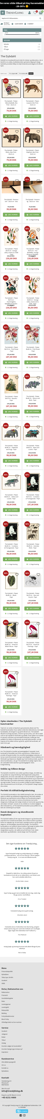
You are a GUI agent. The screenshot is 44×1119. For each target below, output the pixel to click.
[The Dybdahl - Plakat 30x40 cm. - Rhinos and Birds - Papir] (32, 384)
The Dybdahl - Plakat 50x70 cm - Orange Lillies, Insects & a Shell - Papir (11, 251)
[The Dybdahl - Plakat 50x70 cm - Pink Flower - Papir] (11, 335)
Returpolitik (5, 1010)
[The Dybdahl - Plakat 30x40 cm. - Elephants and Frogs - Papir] (11, 433)
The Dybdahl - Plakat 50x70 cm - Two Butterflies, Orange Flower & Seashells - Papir (32, 252)
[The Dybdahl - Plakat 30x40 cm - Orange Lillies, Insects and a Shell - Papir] (32, 285)
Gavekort (4, 980)
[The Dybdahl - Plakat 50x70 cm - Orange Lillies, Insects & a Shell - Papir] (11, 236)
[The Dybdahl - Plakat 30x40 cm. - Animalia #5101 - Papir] (32, 532)
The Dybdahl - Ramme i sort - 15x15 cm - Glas (11, 200)
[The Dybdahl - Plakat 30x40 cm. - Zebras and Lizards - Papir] (11, 482)
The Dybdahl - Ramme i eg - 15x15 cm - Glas (33, 200)
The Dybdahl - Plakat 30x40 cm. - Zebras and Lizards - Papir (11, 497)
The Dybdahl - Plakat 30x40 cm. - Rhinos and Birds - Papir (33, 398)
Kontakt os (5, 1068)
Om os (4, 1065)
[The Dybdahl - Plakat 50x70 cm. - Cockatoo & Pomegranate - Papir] (32, 482)
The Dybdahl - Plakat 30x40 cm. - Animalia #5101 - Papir (32, 546)
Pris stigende (12, 73)
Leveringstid (5, 1007)
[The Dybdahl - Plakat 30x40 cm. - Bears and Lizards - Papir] (32, 433)
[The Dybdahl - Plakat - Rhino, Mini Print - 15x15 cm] (11, 138)
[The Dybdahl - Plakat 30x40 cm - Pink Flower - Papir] (32, 335)
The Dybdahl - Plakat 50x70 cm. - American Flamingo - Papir (32, 644)
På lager (6, 49)
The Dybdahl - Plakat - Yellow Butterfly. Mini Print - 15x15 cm (11, 103)
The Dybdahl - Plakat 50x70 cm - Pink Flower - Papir (11, 349)
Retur (3, 1001)
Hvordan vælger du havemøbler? (12, 1046)
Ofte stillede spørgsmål (8, 1062)
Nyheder (6, 44)
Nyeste (31, 73)
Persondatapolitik (7, 971)
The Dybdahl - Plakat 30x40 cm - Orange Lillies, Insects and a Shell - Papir (32, 301)
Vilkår (3, 983)
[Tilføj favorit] (17, 83)
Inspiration (5, 1052)
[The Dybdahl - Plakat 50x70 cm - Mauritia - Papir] (11, 384)
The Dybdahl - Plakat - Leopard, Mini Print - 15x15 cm (32, 103)
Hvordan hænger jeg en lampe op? (12, 1049)
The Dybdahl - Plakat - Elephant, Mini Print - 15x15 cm (32, 152)
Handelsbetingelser (7, 998)
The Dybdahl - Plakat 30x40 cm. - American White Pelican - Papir (11, 644)
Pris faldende (22, 73)
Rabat (3, 1037)
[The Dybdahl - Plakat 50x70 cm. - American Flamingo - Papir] (32, 630)
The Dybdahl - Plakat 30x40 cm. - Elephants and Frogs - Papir (11, 447)
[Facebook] (20, 1116)
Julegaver (4, 1034)
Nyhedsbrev (5, 974)
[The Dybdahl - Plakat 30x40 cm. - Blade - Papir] (11, 581)
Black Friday (5, 1019)
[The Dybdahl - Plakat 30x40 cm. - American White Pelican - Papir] (11, 630)
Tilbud (6, 47)
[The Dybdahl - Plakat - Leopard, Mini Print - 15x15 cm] (32, 88)
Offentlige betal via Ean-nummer (11, 1022)
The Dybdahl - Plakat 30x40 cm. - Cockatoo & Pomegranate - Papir (11, 546)
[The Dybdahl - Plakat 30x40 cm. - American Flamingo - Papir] (11, 679)
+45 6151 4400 (9, 1097)
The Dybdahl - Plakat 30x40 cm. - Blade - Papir (11, 595)
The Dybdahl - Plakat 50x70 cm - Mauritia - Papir (11, 398)
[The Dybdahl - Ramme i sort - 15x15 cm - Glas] (11, 187)
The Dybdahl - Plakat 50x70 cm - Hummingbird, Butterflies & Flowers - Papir (11, 302)
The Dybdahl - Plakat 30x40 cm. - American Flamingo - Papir (11, 694)
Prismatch (5, 995)
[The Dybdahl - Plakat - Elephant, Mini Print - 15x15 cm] (32, 138)
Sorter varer (4, 73)
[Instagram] (23, 1116)
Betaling (4, 1013)
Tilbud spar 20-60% (7, 977)
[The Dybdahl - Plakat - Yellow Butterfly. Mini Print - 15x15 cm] (11, 88)
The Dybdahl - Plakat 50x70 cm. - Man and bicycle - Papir (32, 595)
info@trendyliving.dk (12, 1091)
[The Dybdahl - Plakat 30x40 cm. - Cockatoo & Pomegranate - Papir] (11, 532)
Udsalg (4, 1043)
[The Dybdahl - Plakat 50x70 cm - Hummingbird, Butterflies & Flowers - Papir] (11, 285)
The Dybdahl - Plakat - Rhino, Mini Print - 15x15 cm (11, 152)
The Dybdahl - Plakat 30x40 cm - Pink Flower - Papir (33, 349)
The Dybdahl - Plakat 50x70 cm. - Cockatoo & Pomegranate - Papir (33, 497)
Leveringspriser (6, 1004)
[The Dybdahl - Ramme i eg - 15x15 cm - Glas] (32, 187)
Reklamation (5, 992)
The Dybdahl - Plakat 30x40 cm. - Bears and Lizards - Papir (32, 447)
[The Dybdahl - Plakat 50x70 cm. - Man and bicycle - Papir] (32, 581)
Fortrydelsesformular (8, 1016)
